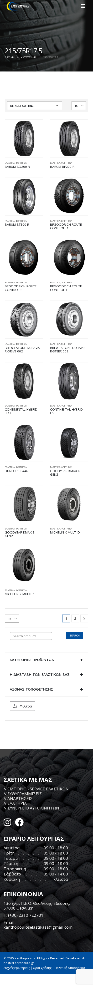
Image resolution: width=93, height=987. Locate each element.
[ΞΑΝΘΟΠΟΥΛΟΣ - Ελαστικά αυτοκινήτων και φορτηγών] (18, 6)
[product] (24, 138)
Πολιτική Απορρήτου (70, 968)
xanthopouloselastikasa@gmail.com (38, 927)
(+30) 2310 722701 (25, 915)
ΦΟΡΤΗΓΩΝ (21, 162)
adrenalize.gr (24, 963)
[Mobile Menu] (84, 6)
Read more (35, 127)
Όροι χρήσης (42, 968)
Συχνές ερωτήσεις (17, 968)
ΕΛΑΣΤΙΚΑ (10, 162)
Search (75, 635)
